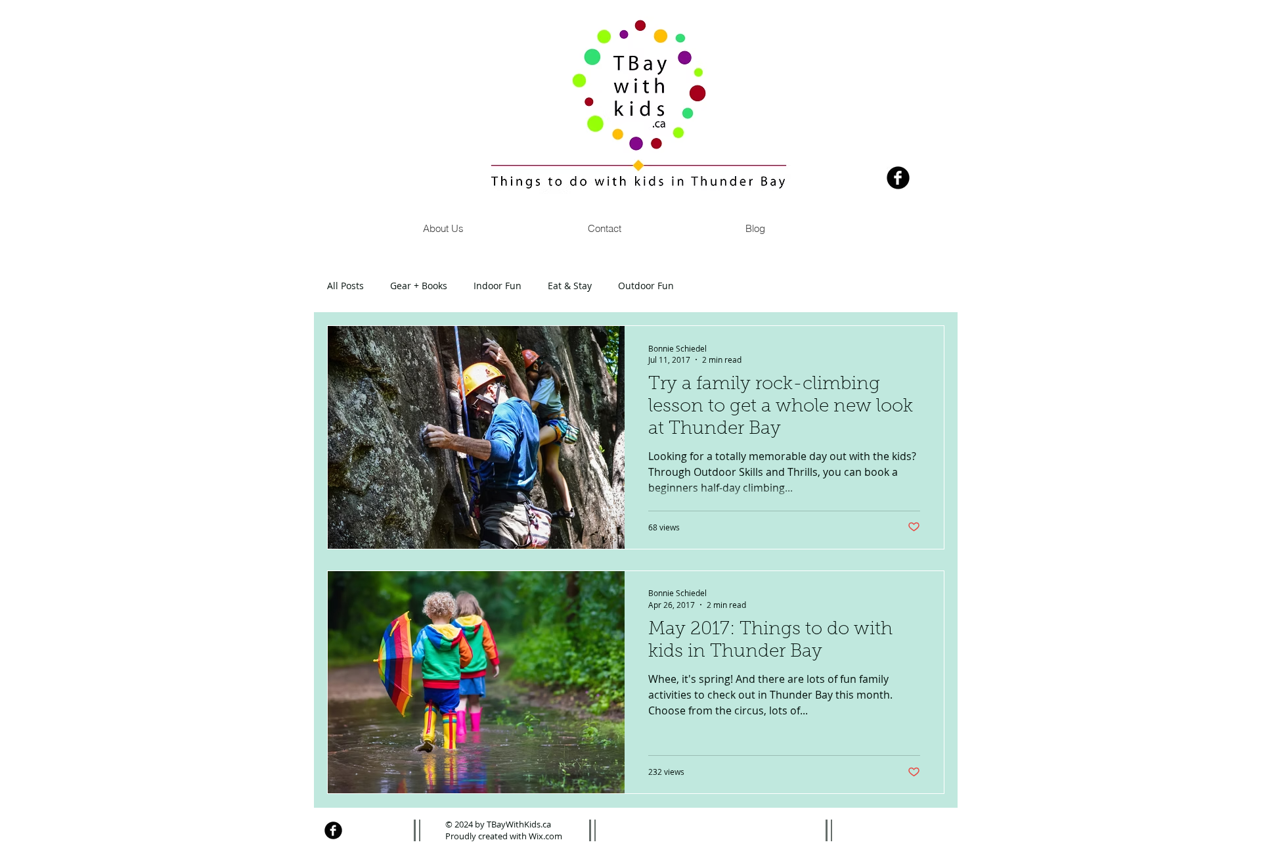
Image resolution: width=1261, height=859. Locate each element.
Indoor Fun (497, 285)
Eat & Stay (570, 285)
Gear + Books (418, 285)
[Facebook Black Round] (898, 177)
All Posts (345, 285)
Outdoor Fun (646, 285)
